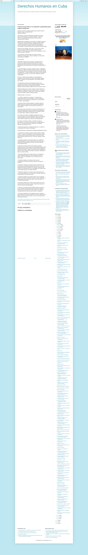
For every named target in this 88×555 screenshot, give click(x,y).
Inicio (35, 258)
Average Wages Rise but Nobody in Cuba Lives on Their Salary (30, 530)
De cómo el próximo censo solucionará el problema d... (62, 295)
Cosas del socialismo (60, 447)
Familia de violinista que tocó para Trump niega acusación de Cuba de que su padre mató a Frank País (30, 536)
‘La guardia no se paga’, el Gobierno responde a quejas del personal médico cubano (63, 142)
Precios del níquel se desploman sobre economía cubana (62, 437)
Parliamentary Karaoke (23, 534)
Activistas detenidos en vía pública (63, 386)
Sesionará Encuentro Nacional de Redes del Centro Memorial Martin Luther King (63, 172)
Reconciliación (59, 350)
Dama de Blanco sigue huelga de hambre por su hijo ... (63, 273)
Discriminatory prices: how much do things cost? (27, 531)
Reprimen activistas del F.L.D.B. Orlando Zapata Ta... (62, 476)
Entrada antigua (48, 258)
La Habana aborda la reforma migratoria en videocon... (62, 378)
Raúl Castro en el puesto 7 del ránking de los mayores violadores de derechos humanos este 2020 (63, 136)
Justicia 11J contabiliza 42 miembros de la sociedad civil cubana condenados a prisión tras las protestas (63, 163)
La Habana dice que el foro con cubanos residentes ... (62, 423)
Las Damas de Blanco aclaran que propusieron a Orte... (63, 454)
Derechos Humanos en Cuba (42, 6)
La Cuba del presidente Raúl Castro (63, 358)
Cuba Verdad (58, 111)
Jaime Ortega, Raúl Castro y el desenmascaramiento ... (62, 452)
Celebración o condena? (61, 308)
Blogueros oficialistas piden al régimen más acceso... (62, 373)
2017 (57, 215)
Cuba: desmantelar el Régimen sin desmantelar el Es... (63, 287)
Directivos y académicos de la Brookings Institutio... (62, 418)
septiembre (59, 229)
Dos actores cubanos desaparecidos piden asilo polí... (63, 353)
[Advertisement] (41, 19)
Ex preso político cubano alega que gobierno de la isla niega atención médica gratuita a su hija (56, 532)
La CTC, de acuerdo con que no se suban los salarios (63, 257)
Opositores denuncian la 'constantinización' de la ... (62, 411)
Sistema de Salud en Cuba (61, 125)
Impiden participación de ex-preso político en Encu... (63, 413)
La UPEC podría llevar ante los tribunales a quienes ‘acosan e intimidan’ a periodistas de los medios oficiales (63, 146)
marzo (58, 515)
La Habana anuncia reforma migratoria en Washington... (62, 322)
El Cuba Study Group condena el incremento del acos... (62, 371)
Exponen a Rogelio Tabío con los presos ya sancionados (62, 333)
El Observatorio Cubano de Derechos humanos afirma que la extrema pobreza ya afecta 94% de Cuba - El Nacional (63, 199)
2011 (57, 520)
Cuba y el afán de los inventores (62, 354)
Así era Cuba (59, 288)
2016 (57, 217)
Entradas (58, 106)
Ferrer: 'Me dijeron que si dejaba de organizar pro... (63, 310)
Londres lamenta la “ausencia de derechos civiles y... (62, 253)
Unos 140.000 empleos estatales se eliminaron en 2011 (63, 330)
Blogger (50, 540)
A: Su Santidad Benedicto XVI (62, 269)
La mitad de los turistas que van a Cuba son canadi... (63, 399)
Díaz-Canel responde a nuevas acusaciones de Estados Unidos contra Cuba (63, 184)
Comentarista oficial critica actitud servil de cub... (63, 344)
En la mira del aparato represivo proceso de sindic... (62, 324)
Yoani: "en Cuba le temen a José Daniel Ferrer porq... (62, 506)
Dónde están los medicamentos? (52, 537)
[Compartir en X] (27, 203)
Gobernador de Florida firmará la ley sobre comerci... (63, 408)
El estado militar (59, 276)
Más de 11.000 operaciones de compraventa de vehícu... (62, 502)
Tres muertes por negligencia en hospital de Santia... (62, 278)
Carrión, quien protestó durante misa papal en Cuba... (63, 260)
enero (58, 518)
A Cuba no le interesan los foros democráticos (62, 339)
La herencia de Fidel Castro (62, 291)
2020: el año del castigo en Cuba (62, 144)
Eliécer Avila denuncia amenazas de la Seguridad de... (63, 315)
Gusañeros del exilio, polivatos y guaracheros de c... (62, 396)
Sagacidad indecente (60, 482)
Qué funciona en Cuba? (61, 458)
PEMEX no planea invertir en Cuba (63, 429)
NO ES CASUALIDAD (60, 389)
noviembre (59, 226)
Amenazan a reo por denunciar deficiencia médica (62, 383)
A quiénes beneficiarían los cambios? (63, 463)
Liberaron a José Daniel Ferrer (62, 270)
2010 (57, 521)
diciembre (59, 224)
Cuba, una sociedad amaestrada (62, 487)
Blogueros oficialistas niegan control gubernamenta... (63, 428)
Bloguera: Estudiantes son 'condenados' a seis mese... (62, 255)
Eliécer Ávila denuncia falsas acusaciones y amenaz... (62, 490)
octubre (58, 227)
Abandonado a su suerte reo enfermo (63, 503)
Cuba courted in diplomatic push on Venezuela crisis (28, 532)
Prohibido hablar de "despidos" (62, 249)
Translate (63, 32)
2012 (57, 223)
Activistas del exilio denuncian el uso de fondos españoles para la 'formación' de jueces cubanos (63, 166)
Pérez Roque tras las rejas (61, 247)
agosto (58, 230)
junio (58, 233)
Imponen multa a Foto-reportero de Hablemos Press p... (63, 478)
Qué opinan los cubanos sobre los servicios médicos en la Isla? (57, 530)
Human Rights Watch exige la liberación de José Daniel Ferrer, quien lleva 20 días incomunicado (63, 153)
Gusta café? (59, 250)
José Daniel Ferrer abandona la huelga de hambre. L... (62, 486)
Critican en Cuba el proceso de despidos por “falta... (62, 499)
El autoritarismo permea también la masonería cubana (63, 298)
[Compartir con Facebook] (28, 203)
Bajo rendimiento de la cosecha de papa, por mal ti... (63, 420)
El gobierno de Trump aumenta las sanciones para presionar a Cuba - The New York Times (63, 210)
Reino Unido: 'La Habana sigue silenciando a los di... (62, 243)
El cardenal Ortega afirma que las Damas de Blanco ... (63, 456)
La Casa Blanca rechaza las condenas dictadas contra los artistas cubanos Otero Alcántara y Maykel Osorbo (62, 160)
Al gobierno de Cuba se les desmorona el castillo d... (62, 306)
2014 (57, 220)
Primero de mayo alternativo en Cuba (63, 317)
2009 (57, 523)
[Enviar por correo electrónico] (24, 203)
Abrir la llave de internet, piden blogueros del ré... (62, 319)
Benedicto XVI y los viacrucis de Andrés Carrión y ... (62, 462)
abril (58, 236)
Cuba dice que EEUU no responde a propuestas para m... (63, 280)
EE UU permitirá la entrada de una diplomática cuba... (63, 466)
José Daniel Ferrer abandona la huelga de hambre (62, 497)
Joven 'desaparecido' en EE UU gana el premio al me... (63, 468)
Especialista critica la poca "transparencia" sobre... (61, 401)
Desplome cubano (60, 364)
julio (58, 232)
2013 (57, 221)
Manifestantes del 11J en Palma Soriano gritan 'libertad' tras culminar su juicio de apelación (63, 157)
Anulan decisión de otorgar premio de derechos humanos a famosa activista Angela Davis (62, 177)
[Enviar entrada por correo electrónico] (23, 203)
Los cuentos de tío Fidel (61, 274)
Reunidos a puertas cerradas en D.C (63, 360)
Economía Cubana (59, 119)
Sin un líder (59, 282)
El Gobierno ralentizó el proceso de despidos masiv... (63, 471)
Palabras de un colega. (61, 337)
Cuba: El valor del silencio (61, 299)
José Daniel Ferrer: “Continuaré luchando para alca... (62, 262)
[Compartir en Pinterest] (29, 203)
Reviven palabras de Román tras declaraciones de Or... (62, 394)
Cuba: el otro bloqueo (60, 290)
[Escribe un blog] (26, 203)
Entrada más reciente (21, 258)
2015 (57, 218)
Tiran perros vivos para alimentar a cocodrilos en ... (63, 473)
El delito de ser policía (61, 443)
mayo (58, 235)
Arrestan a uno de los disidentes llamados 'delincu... (62, 328)
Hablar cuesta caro (60, 293)
